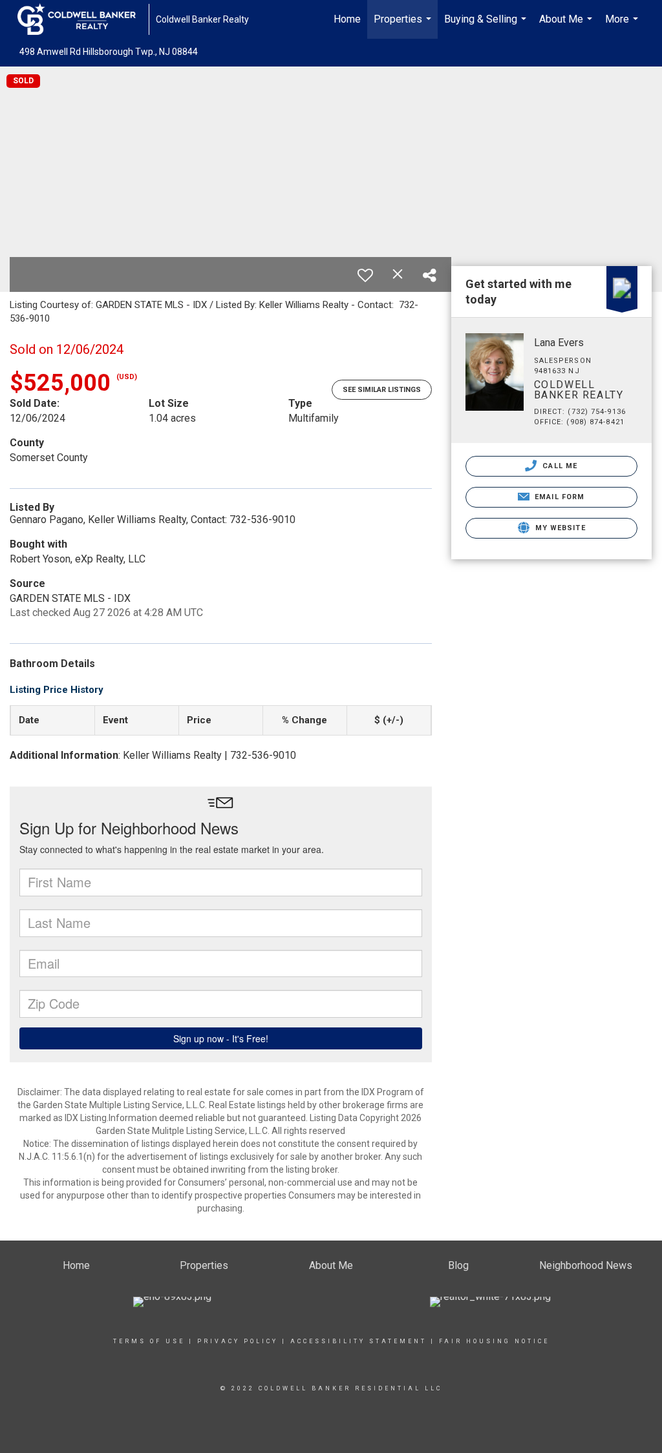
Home (347, 19)
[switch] (365, 275)
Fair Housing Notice (494, 1341)
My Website (559, 528)
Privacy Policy (237, 1341)
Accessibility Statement (358, 1341)
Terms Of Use (149, 1341)
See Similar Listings (382, 390)
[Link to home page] (83, 19)
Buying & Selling (486, 26)
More (623, 26)
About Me (567, 26)
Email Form (558, 497)
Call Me (558, 466)
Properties (404, 26)
